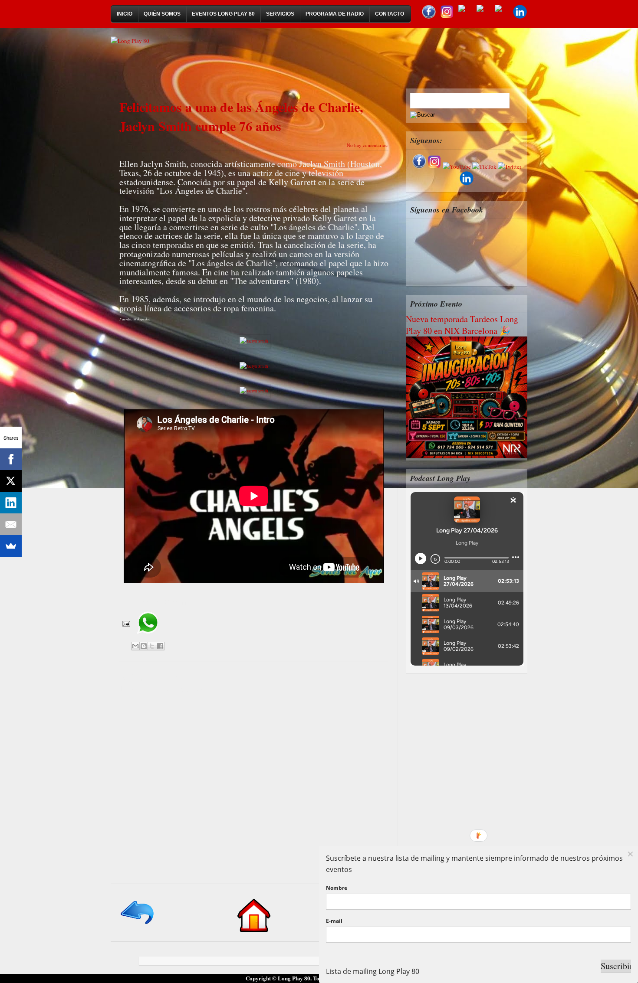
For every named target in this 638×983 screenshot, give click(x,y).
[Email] (11, 524)
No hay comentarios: (367, 145)
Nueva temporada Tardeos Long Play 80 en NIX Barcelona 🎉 (462, 324)
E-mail (334, 920)
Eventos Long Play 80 (223, 14)
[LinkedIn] (11, 502)
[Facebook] (11, 459)
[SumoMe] (11, 546)
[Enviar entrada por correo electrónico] (125, 623)
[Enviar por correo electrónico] (135, 646)
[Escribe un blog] (143, 646)
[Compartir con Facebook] (160, 646)
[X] (11, 481)
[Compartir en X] (152, 646)
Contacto (389, 14)
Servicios (280, 14)
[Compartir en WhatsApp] (148, 637)
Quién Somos (162, 14)
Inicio (124, 14)
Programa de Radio (335, 14)
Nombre (336, 888)
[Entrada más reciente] (137, 925)
